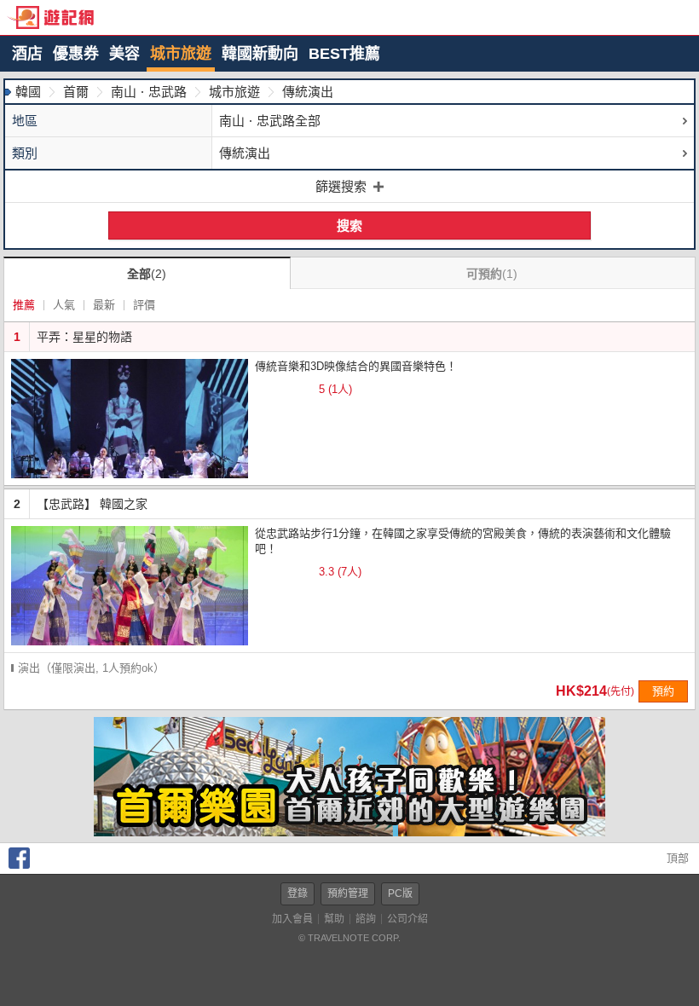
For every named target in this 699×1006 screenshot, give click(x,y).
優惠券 (76, 53)
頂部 (676, 858)
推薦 (24, 304)
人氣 (64, 304)
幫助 (334, 919)
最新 (104, 304)
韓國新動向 (260, 53)
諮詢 (365, 919)
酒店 (27, 53)
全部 (146, 273)
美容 (124, 53)
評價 (144, 304)
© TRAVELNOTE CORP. (349, 938)
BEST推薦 (344, 53)
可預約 (491, 273)
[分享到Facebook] (19, 865)
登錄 (297, 893)
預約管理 (347, 893)
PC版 (400, 893)
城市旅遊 (180, 53)
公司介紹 (407, 919)
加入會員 (292, 919)
